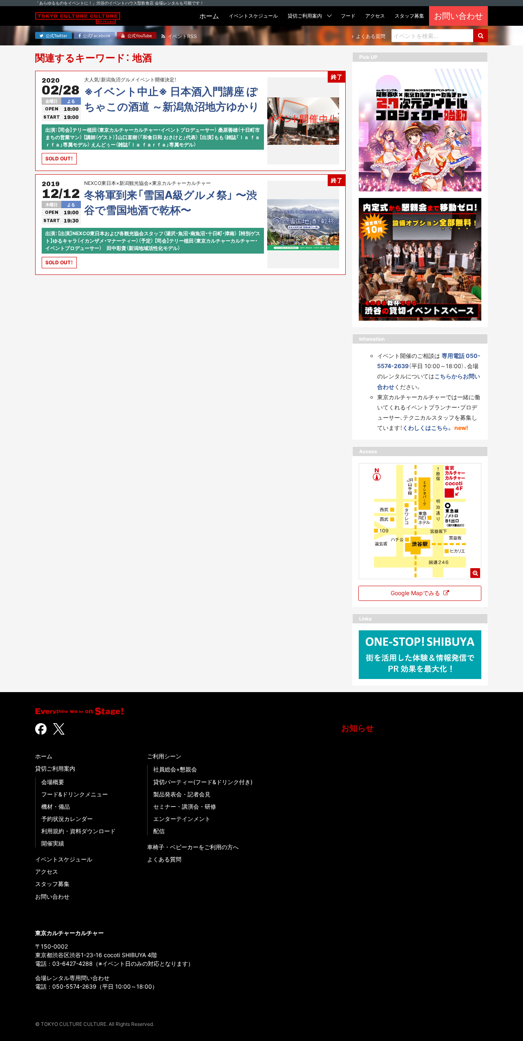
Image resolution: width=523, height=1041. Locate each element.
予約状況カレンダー (67, 818)
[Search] (480, 35)
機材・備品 (55, 806)
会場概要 (52, 781)
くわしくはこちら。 (427, 427)
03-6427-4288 (72, 963)
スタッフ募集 (52, 883)
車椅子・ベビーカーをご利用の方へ (193, 846)
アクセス (46, 871)
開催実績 (52, 843)
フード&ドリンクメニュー (74, 794)
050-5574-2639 (74, 986)
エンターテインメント (181, 818)
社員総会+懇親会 (175, 769)
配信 (159, 830)
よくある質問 (164, 859)
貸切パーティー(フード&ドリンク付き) (203, 781)
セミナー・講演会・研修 (184, 806)
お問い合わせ (52, 896)
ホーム (43, 756)
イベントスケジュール (63, 859)
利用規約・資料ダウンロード (78, 830)
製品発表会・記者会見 (181, 794)
